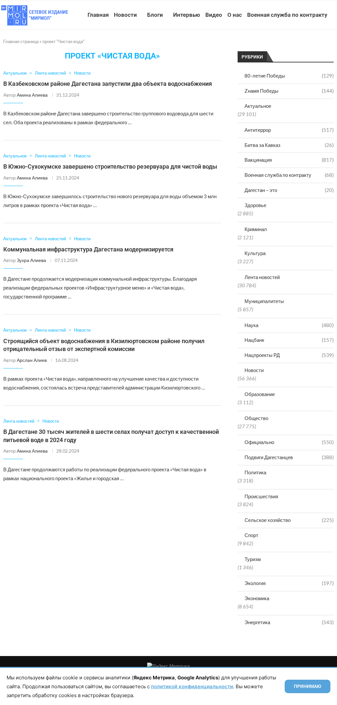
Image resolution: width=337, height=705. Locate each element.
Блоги (155, 15)
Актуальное (258, 106)
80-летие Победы (289, 76)
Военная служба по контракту (287, 15)
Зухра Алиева (31, 260)
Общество (256, 418)
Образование (260, 394)
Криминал (256, 229)
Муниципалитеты (264, 301)
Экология (289, 583)
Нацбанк (289, 340)
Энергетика (289, 622)
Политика (255, 472)
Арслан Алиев (32, 360)
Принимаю (307, 686)
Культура (255, 253)
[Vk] (306, 45)
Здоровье (255, 205)
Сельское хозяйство (289, 520)
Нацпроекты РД (289, 355)
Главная (98, 15)
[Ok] (320, 45)
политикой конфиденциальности (192, 686)
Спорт (251, 535)
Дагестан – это (289, 190)
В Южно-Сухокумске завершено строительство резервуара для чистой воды (110, 166)
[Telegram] (313, 45)
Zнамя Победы (289, 91)
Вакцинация (289, 160)
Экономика (257, 598)
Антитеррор (289, 130)
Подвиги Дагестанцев (289, 457)
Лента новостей (262, 277)
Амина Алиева (32, 95)
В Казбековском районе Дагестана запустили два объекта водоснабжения (107, 83)
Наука (289, 325)
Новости (125, 15)
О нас (234, 15)
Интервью (186, 15)
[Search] (333, 45)
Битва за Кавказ (289, 145)
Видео (213, 15)
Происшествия (261, 496)
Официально (289, 442)
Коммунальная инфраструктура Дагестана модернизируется (88, 249)
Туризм (253, 559)
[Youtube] (299, 45)
